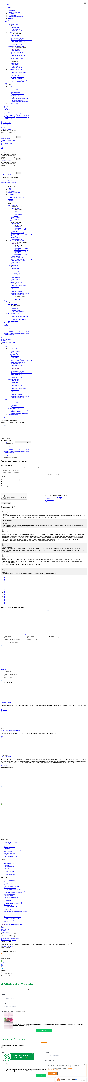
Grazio (16, 213)
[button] (2, 148)
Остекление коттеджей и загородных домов (17, 902)
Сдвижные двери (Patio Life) (19, 98)
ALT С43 (17, 276)
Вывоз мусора (8, 873)
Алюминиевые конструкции (12, 889)
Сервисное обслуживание (8, 182)
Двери (6, 83)
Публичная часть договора (12, 856)
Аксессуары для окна (17, 30)
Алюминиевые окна (13, 60)
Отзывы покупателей (14, 12)
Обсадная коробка (9, 874)
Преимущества (15, 37)
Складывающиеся (32, 639)
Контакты (7, 109)
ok (1, 123)
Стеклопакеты (8, 900)
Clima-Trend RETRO (20, 230)
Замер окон (7, 862)
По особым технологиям (15, 69)
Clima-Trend (17, 226)
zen (2, 124)
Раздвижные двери (13, 95)
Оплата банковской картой (12, 918)
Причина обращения (13, 1011)
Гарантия (7, 112)
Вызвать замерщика (6, 143)
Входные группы (13, 103)
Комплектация (15, 29)
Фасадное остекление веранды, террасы (16, 911)
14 (5, 597)
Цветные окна (15, 74)
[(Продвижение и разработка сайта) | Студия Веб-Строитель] (8, 946)
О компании (7, 4)
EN (2, 149)
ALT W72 (17, 271)
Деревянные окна (13, 32)
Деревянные (14, 89)
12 (5, 594)
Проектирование (9, 871)
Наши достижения (13, 15)
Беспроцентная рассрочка (11, 920)
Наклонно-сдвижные (17, 100)
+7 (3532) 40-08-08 (6, 129)
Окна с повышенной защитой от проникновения (18, 891)
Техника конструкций (17, 38)
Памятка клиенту (9, 118)
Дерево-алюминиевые (17, 94)
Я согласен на (62, 498)
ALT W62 (17, 273)
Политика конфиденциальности (10, 938)
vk (1, 121)
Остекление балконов (17, 81)
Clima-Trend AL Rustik (20, 253)
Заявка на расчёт (5, 138)
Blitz (15, 211)
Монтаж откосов (9, 863)
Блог (5, 854)
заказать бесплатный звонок (9, 126)
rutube (9, 123)
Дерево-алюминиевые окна (16, 46)
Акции (6, 108)
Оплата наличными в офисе (12, 917)
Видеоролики (12, 10)
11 (4, 593)
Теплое (16, 297)
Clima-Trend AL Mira (20, 251)
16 (5, 600)
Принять (53, 1073)
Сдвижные (30, 636)
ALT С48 (17, 274)
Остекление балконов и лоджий (13, 892)
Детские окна (15, 75)
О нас (9, 7)
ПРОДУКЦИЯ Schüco (10, 906)
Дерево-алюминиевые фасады (13, 903)
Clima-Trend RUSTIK (20, 228)
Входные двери (12, 86)
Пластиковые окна (13, 24)
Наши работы (12, 13)
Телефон (4, 1003)
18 (5, 604)
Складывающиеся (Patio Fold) (19, 101)
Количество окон (50, 1060)
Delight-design (18, 214)
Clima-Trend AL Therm (20, 254)
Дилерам (10, 20)
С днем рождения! (6, 756)
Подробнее (4, 710)
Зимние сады (8, 104)
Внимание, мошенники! (8, 702)
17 (5, 602)
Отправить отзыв (6, 503)
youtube (4, 123)
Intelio (16, 216)
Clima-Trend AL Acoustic (21, 247)
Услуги (3, 145)
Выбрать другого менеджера (23, 442)
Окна (5, 21)
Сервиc (6, 869)
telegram (5, 124)
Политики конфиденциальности (58, 1024)
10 (5, 591)
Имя (3, 994)
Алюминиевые (15, 92)
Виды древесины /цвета (18, 55)
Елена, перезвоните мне (8, 442)
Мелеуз (3, 127)
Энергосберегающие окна (18, 72)
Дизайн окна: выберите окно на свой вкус (16, 117)
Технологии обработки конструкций (21, 40)
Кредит (6, 921)
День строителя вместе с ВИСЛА (10, 730)
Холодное (17, 299)
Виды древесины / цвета (18, 41)
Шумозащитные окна (17, 77)
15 (5, 599)
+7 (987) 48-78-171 (6, 151)
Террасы (6, 106)
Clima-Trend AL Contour (21, 248)
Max (76, 1079)
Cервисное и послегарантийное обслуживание (18, 114)
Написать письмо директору (16, 16)
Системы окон (15, 27)
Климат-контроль (9, 866)
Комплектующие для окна (11, 897)
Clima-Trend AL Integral (21, 250)
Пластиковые (15, 91)
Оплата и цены (5, 141)
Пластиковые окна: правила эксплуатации (16, 115)
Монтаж (6, 865)
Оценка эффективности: (52, 474)
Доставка (7, 868)
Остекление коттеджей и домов (20, 80)
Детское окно (8, 883)
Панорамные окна (16, 78)
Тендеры (10, 18)
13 (5, 596)
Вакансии (10, 9)
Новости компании (9, 853)
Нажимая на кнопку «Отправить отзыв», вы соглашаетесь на (51, 497)
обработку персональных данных (49, 500)
